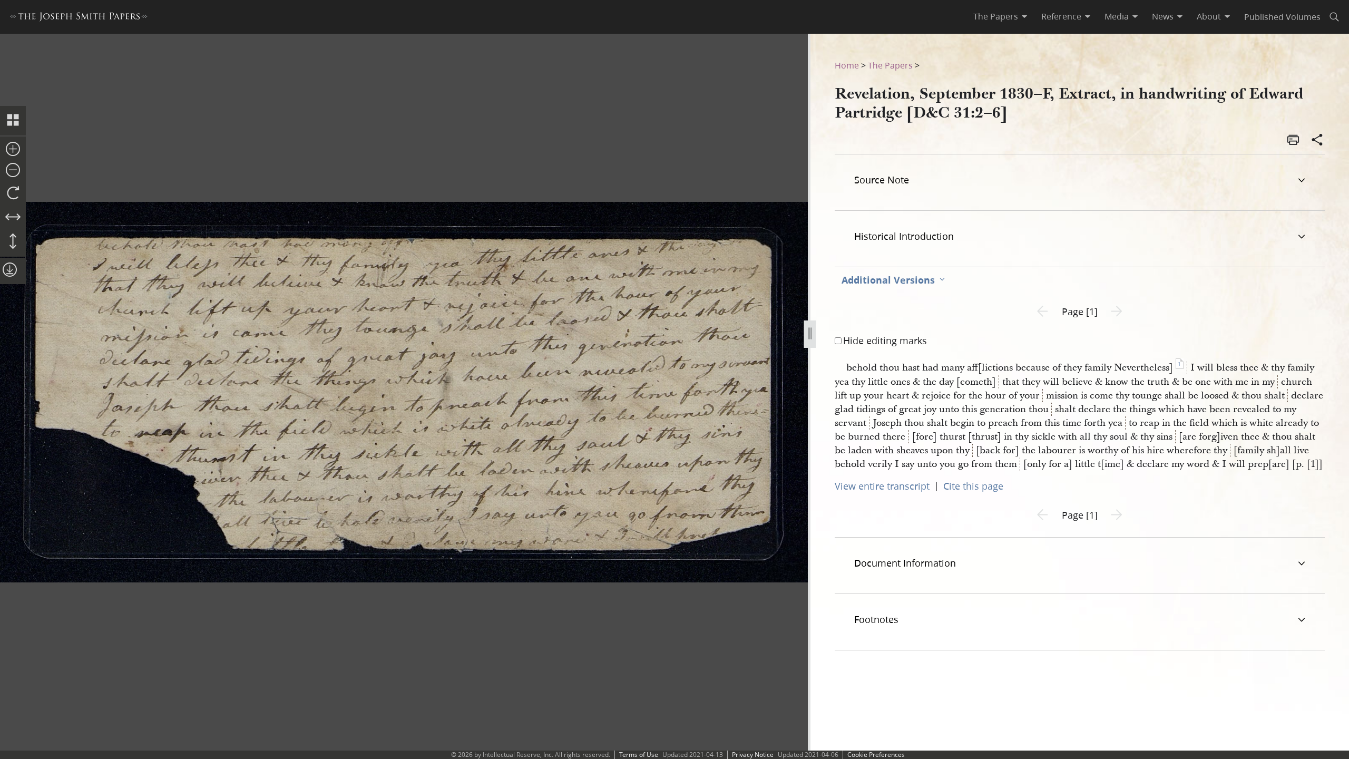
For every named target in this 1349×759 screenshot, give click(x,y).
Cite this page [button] (973, 486)
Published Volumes (1282, 17)
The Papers (890, 65)
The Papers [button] (995, 16)
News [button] (1163, 16)
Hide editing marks (885, 340)
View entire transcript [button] (882, 486)
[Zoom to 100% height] (13, 242)
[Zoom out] (13, 170)
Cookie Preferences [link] (876, 754)
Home (847, 65)
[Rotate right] (13, 193)
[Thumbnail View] (13, 121)
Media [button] (1116, 16)
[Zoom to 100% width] (13, 218)
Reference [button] (1061, 16)
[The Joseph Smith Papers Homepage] (78, 18)
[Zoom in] (13, 149)
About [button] (1209, 16)
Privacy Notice (753, 754)
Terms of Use (638, 754)
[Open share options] (1317, 140)
